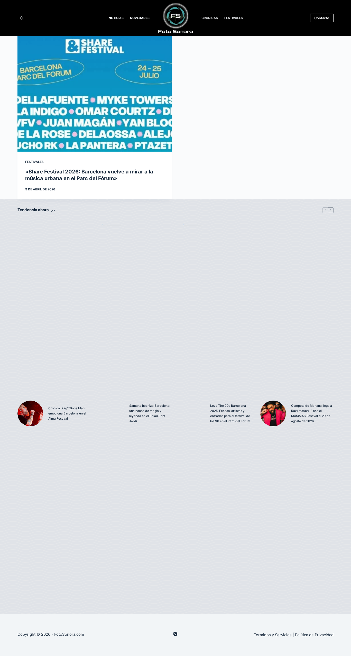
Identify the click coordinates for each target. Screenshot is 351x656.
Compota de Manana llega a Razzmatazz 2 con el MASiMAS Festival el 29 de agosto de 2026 (311, 413)
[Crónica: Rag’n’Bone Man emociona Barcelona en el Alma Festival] (30, 413)
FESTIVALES (233, 18)
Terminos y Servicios (273, 635)
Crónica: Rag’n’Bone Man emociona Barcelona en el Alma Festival (67, 413)
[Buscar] (21, 18)
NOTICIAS (116, 18)
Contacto (321, 18)
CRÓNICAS (209, 18)
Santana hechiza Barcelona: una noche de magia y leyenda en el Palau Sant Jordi (149, 413)
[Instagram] (175, 634)
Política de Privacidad (314, 635)
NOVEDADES (140, 18)
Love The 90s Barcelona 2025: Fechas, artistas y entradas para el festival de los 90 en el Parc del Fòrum (230, 413)
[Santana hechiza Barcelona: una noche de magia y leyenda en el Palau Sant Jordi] (111, 413)
